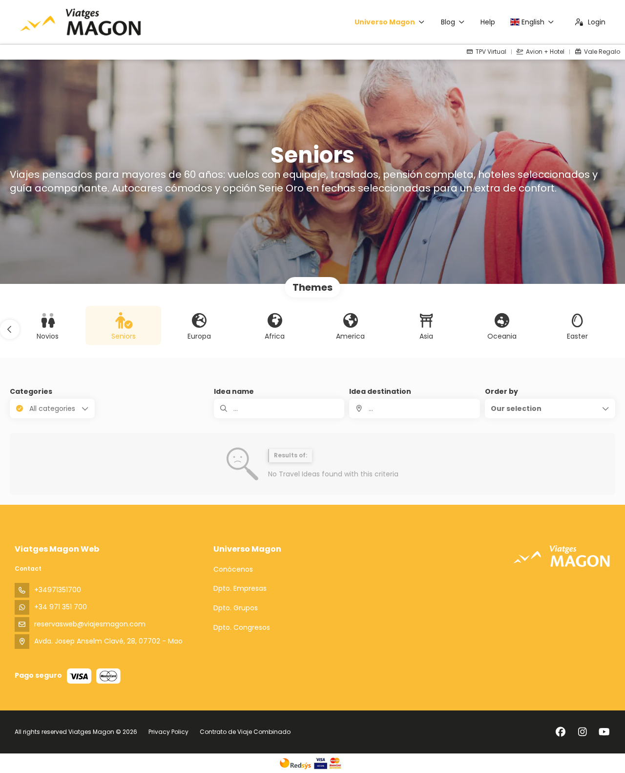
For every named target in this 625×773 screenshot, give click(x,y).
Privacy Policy (168, 732)
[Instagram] (582, 732)
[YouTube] (604, 732)
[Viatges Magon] (561, 556)
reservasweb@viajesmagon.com (90, 624)
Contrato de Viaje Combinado (245, 732)
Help (487, 22)
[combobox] (414, 408)
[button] (10, 329)
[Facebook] (560, 732)
